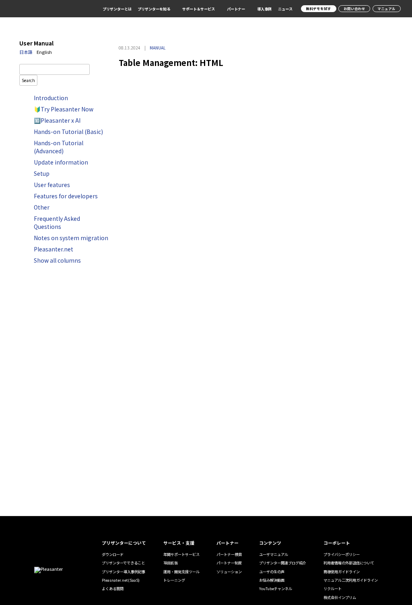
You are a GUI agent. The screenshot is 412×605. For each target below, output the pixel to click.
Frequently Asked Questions (57, 222)
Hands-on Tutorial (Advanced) (58, 147)
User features (52, 185)
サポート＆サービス (198, 9)
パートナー (236, 9)
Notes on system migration (71, 238)
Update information (61, 162)
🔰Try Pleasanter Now (63, 109)
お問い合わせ (354, 8)
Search (28, 80)
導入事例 (264, 9)
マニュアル (386, 8)
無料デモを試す (318, 8)
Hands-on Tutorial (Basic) (68, 132)
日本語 (26, 52)
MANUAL (157, 48)
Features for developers (66, 196)
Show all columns (57, 260)
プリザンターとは (117, 9)
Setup (41, 173)
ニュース (285, 9)
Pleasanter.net (53, 249)
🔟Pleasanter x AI (57, 120)
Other (41, 207)
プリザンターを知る (154, 9)
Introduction (51, 98)
